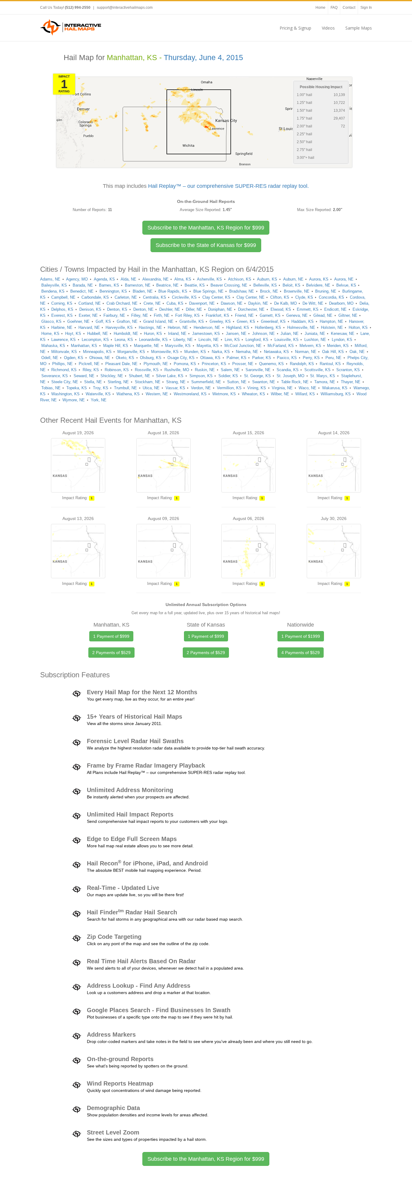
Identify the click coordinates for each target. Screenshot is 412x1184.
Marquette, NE (146, 345)
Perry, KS (311, 357)
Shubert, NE (139, 376)
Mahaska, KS (53, 345)
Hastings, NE (150, 327)
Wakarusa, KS (334, 388)
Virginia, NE (282, 388)
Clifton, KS (279, 297)
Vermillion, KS (229, 388)
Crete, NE (152, 303)
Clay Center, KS (216, 297)
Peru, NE (333, 357)
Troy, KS (100, 388)
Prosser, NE (242, 363)
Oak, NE (357, 351)
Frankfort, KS (217, 315)
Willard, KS (305, 394)
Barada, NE (83, 285)
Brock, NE (269, 291)
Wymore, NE (73, 400)
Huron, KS (153, 333)
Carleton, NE (126, 297)
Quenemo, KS (271, 363)
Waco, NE (307, 388)
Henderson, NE (207, 327)
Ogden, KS (73, 357)
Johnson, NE (263, 333)
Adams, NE (50, 279)
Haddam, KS (302, 321)
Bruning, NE (325, 291)
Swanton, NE (263, 382)
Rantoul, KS (330, 363)
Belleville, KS (265, 285)
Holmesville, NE (301, 327)
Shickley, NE (111, 376)
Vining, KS (256, 388)
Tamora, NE (324, 382)
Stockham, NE (147, 382)
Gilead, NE (322, 315)
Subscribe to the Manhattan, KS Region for (205, 228)
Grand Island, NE (158, 321)
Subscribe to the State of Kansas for (206, 245)
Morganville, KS (131, 351)
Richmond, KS (64, 369)
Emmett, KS (308, 309)
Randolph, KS (302, 363)
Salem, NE (230, 369)
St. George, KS (257, 376)
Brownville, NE (296, 291)
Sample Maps (358, 28)
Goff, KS (103, 321)
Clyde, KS (304, 297)
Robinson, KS (117, 369)
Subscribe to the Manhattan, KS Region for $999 (205, 1159)
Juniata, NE (315, 333)
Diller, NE (194, 309)
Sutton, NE (236, 382)
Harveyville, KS (119, 327)
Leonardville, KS (153, 339)
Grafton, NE (127, 321)
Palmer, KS (236, 357)
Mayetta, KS (208, 345)
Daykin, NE (258, 303)
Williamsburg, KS (336, 394)
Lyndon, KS (342, 339)
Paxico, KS (287, 357)
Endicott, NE (335, 309)
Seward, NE (84, 376)
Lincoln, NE (208, 339)
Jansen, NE (236, 333)
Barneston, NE (138, 285)
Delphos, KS (62, 309)
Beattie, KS (195, 285)
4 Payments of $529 (300, 652)
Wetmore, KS (224, 394)
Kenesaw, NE (342, 333)
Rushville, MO (176, 369)
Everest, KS (62, 315)
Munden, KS (195, 351)
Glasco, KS (51, 321)
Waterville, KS (98, 394)
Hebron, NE (178, 327)
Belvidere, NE (318, 285)
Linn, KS (232, 339)
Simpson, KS (201, 376)
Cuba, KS (174, 303)
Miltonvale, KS (64, 351)
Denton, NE (143, 309)
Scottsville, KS (317, 369)
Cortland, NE (89, 303)
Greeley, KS (220, 321)
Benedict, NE (81, 291)
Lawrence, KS (63, 339)
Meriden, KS (338, 345)
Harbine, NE (61, 327)
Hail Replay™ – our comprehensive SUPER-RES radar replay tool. (228, 186)
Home (320, 7)
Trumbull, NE (125, 388)
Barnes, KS (109, 285)
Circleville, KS (184, 297)
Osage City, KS (181, 357)
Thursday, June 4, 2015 (203, 57)
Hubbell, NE (97, 333)
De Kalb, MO (285, 303)
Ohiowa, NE (99, 357)
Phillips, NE (62, 363)
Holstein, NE (332, 327)
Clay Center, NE (250, 297)
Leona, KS (124, 339)
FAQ (334, 7)
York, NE (98, 400)
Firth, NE (162, 315)
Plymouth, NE (156, 363)
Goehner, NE (78, 321)
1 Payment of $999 (111, 636)
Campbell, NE (63, 297)
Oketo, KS (125, 357)
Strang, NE (175, 382)
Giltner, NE (347, 315)
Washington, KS (65, 394)
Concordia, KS (331, 297)
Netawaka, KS (276, 351)
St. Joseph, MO (290, 376)
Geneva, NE (297, 315)
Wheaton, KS (253, 394)
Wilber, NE (280, 394)
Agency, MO (77, 279)
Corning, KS (61, 303)
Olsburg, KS (150, 357)
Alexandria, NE (155, 279)
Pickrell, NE (89, 363)
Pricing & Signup (295, 28)
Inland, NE (177, 333)
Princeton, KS (214, 363)
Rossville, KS (147, 369)
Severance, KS (54, 376)
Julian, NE (289, 333)
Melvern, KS (310, 345)
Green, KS (246, 321)
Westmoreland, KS (190, 394)
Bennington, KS (113, 291)
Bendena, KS (53, 291)
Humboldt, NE (126, 333)
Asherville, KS (209, 279)
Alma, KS (182, 279)
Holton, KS (358, 327)
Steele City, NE (64, 382)
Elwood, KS (281, 309)
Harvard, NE (89, 327)
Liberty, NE (183, 339)
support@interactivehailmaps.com (125, 7)
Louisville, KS (286, 339)
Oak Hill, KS (333, 351)
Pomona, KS (185, 363)
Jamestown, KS (206, 333)
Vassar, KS (175, 388)
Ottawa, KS (210, 357)
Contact (349, 7)
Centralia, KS (154, 297)
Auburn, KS (267, 279)
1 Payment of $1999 (300, 636)
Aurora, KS (318, 279)
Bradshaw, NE (241, 291)
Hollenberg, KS (268, 327)
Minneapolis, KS (97, 351)
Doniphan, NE (220, 309)
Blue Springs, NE (208, 291)
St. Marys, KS (322, 376)
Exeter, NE (88, 315)
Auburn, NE (293, 279)
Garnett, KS (270, 315)
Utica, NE (151, 388)
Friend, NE (244, 315)
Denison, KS (90, 309)
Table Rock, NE (295, 382)
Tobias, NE (51, 388)
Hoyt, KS (73, 333)
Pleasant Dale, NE (121, 363)
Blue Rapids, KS (172, 291)
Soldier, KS (228, 376)
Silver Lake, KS (169, 376)
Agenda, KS (104, 279)
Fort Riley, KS (187, 315)
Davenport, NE (202, 303)
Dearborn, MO (341, 303)
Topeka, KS (76, 388)
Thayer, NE (350, 382)
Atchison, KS (239, 279)
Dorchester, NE (251, 309)
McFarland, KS (281, 345)
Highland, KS (237, 327)
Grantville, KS (191, 321)
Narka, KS (221, 351)
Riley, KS (91, 369)
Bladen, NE (143, 291)
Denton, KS (117, 309)
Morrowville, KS (165, 351)
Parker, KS (261, 357)
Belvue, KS (346, 285)
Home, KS (50, 333)
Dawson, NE (231, 303)
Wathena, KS (128, 394)
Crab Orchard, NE (122, 303)
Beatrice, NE (167, 285)
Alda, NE (128, 279)
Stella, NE (93, 382)
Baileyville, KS (54, 285)
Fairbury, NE (114, 315)
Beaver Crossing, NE (229, 285)
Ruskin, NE (205, 369)
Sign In (366, 7)
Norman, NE (305, 351)
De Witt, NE (313, 303)
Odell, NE (49, 357)
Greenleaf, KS (273, 321)
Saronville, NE (258, 369)
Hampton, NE (331, 321)
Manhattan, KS (84, 345)
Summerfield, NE (206, 382)
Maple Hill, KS (115, 345)
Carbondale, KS (95, 297)
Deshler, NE (169, 309)
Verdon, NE (201, 388)
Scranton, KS (348, 369)
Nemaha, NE (247, 351)
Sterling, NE (118, 382)
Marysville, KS (178, 345)
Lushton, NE (315, 339)
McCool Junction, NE (242, 345)
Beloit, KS (291, 285)
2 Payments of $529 (111, 652)
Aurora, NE (343, 279)
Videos (328, 28)
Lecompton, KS (95, 339)
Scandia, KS (288, 369)
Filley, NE (139, 315)
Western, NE (157, 394)
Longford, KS (257, 339)
